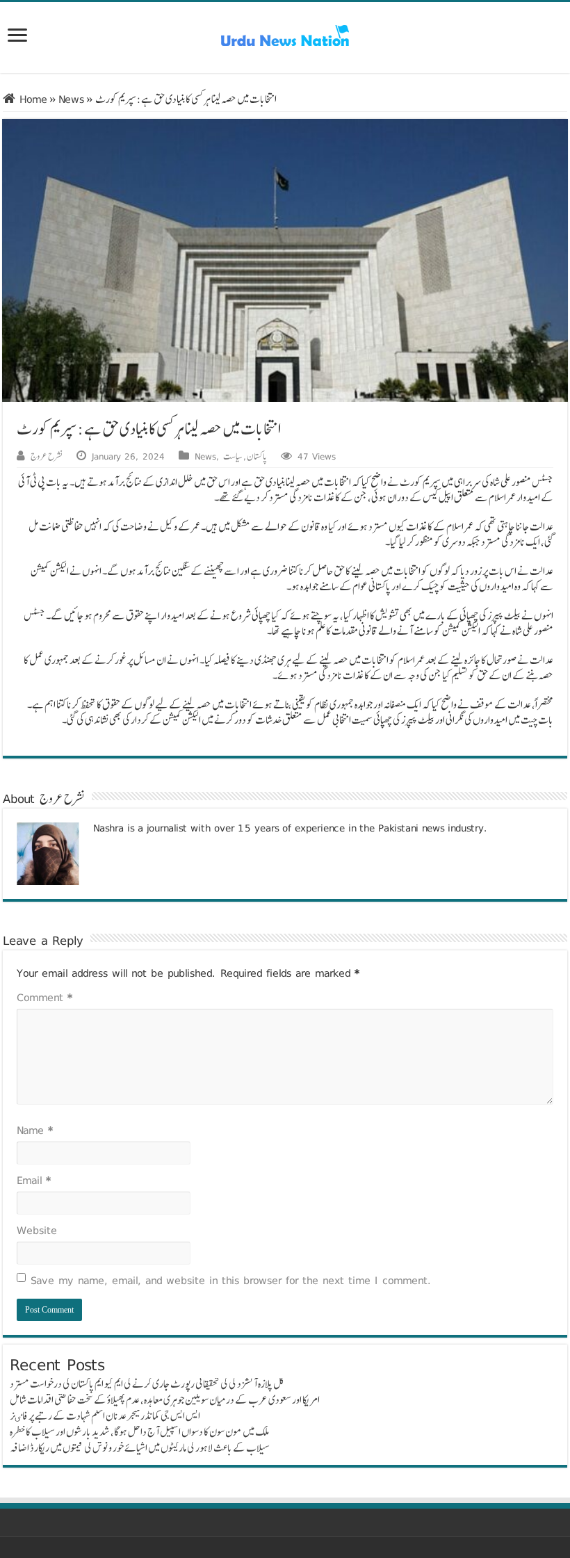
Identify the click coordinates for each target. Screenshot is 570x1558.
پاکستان (257, 456)
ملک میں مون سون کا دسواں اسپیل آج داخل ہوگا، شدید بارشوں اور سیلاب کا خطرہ (139, 1432)
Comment (44, 997)
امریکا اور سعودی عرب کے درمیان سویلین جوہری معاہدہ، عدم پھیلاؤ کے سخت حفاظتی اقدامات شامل (165, 1400)
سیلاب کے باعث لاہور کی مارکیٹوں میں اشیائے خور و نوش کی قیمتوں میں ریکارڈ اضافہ (140, 1447)
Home (31, 99)
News (71, 99)
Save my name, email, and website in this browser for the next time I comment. (231, 1280)
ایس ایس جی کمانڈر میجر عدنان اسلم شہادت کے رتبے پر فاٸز (105, 1416)
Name (35, 1130)
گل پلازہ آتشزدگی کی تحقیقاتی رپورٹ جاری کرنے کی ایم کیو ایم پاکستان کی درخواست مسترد (147, 1384)
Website (37, 1230)
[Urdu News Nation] (285, 36)
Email (34, 1180)
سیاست (233, 456)
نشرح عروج (47, 456)
